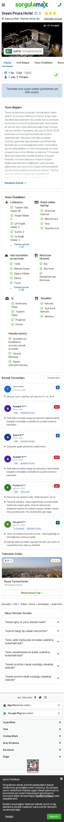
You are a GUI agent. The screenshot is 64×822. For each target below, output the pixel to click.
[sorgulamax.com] (32, 5)
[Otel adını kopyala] (36, 13)
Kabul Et (54, 816)
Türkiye (23, 604)
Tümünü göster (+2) (21, 245)
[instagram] (45, 697)
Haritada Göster (53, 18)
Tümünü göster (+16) (21, 288)
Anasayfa (6, 604)
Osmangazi (43, 604)
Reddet (9, 816)
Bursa (32, 604)
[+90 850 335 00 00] (59, 5)
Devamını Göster (14, 183)
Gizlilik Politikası (44, 796)
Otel (15, 604)
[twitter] (40, 697)
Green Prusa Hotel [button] (17, 13)
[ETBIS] (33, 766)
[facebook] (35, 697)
